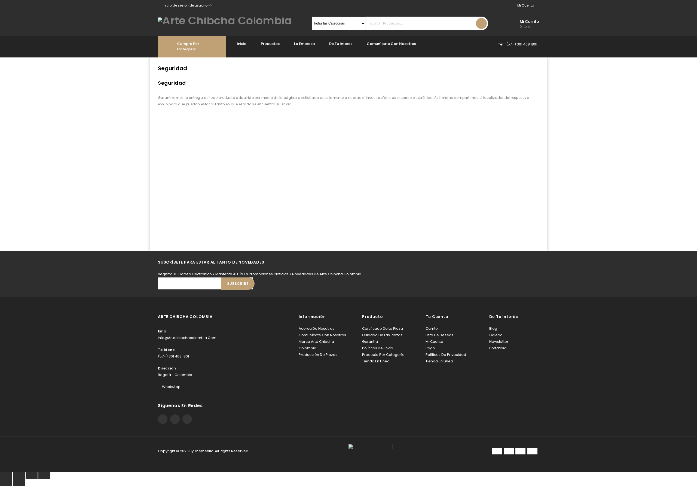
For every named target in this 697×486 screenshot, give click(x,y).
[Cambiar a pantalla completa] (32, 475)
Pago (430, 348)
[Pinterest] (175, 419)
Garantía (370, 341)
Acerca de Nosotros (316, 328)
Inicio (241, 43)
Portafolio (497, 348)
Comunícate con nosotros (391, 43)
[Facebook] (162, 419)
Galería (496, 335)
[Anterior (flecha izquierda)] (6, 482)
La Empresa (304, 43)
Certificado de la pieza (382, 328)
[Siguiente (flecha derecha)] (19, 482)
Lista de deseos (439, 335)
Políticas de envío (377, 348)
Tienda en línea (376, 361)
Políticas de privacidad (446, 354)
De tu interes (340, 43)
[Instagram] (187, 419)
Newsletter (498, 341)
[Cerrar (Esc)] (6, 475)
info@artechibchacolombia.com (187, 337)
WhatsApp (171, 386)
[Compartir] (19, 475)
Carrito (432, 328)
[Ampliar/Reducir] (44, 475)
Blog (493, 328)
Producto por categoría (383, 354)
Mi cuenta (434, 341)
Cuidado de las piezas (382, 335)
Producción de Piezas (318, 354)
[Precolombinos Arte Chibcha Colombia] (225, 20)
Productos (270, 43)
